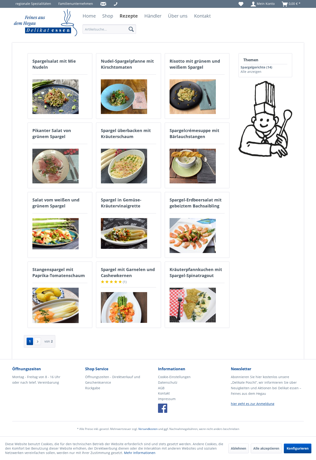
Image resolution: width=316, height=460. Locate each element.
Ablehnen (238, 448)
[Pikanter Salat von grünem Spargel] (59, 166)
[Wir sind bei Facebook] (162, 408)
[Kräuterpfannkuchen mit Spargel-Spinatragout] (197, 305)
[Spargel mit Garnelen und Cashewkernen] (128, 307)
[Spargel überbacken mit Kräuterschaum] (128, 166)
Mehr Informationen (139, 453)
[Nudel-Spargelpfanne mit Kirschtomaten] (128, 96)
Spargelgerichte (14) (256, 67)
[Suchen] (131, 29)
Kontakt (164, 393)
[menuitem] (33, 3)
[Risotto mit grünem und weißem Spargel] (197, 96)
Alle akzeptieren (266, 448)
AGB (161, 388)
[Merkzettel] (241, 3)
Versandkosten (148, 429)
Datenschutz (167, 382)
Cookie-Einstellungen (174, 377)
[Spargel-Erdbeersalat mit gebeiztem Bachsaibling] (197, 235)
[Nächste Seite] (37, 341)
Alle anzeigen (251, 71)
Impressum (167, 399)
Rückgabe (92, 388)
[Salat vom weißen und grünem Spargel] (59, 233)
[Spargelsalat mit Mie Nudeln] (59, 96)
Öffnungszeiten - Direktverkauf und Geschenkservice (112, 380)
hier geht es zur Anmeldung (252, 403)
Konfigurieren (298, 448)
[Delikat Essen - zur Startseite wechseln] (45, 23)
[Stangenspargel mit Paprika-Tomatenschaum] (59, 305)
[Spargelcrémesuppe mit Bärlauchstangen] (197, 166)
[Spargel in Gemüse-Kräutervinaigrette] (128, 233)
